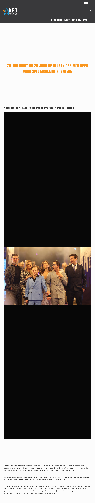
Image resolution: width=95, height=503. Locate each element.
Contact (85, 20)
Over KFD (67, 20)
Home (51, 20)
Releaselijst (58, 20)
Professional (76, 20)
